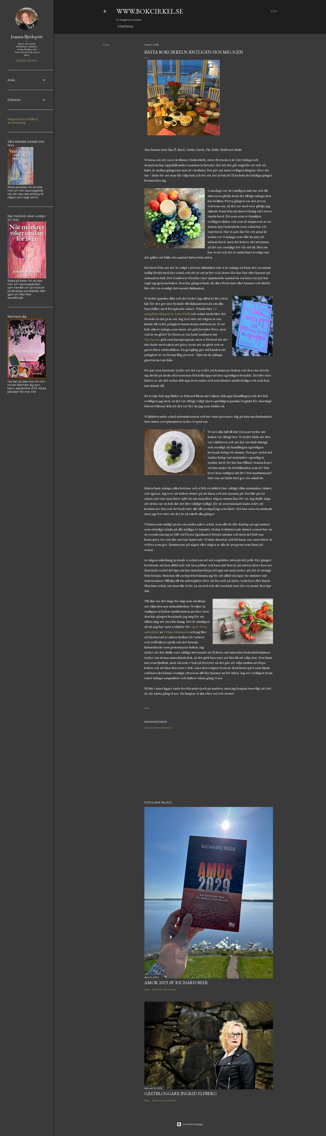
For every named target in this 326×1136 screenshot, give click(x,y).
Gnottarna (152, 339)
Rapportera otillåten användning (23, 121)
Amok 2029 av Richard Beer (176, 982)
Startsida (125, 26)
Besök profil (27, 60)
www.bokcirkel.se (149, 11)
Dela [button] (106, 45)
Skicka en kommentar (158, 727)
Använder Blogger (193, 1124)
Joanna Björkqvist (27, 36)
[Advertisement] (208, 765)
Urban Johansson (176, 632)
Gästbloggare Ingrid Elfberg (180, 1093)
